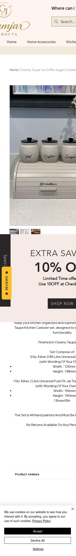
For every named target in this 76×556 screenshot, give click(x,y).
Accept (37, 531)
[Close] (70, 511)
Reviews (6, 283)
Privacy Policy (41, 521)
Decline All (38, 540)
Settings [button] (38, 549)
